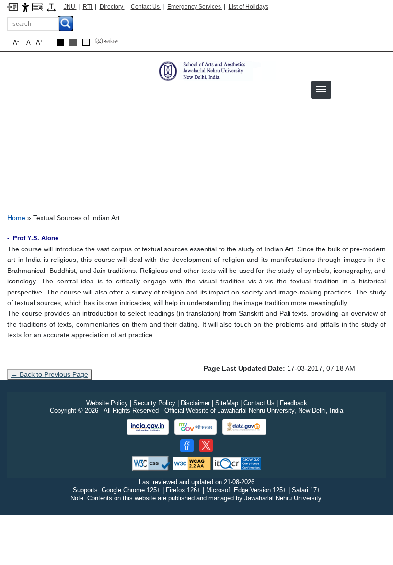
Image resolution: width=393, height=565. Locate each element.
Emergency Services (194, 6)
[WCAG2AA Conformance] (192, 462)
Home (16, 218)
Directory (112, 6)
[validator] (151, 462)
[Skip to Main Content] (12, 6)
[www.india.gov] (148, 427)
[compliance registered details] (237, 462)
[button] (321, 89)
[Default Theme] (86, 42)
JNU (70, 6)
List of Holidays (248, 6)
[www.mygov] (195, 427)
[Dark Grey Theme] (73, 42)
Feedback (293, 403)
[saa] (216, 70)
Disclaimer (195, 403)
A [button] (39, 42)
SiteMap (226, 403)
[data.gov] (244, 427)
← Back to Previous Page (49, 374)
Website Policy (107, 403)
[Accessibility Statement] (25, 7)
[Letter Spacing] (51, 7)
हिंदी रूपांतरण (107, 41)
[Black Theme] (60, 42)
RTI (88, 6)
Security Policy (154, 403)
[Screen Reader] (37, 6)
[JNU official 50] (206, 445)
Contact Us (146, 6)
